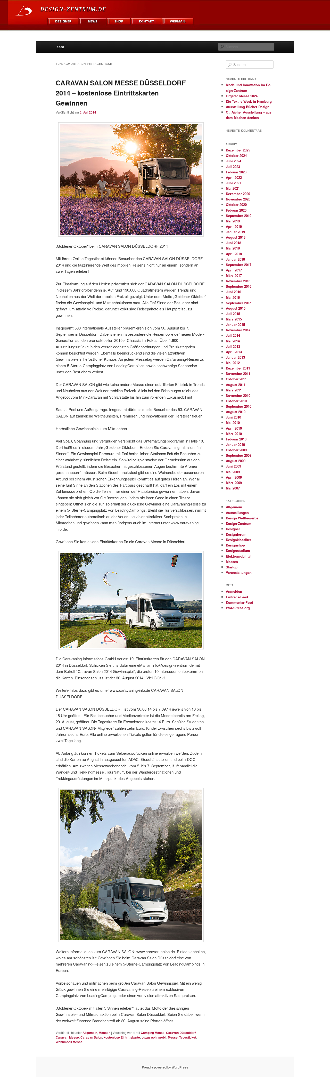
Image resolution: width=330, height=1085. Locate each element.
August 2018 (235, 237)
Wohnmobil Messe (69, 1042)
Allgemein (89, 1032)
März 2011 (234, 390)
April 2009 (234, 477)
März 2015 (234, 319)
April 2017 (234, 270)
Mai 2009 (233, 471)
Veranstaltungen (239, 572)
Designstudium (238, 550)
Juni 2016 (233, 291)
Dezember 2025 (238, 150)
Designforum (236, 534)
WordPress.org (238, 607)
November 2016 (238, 280)
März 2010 (234, 433)
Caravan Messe (67, 1037)
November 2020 (238, 199)
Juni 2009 (233, 466)
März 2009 (234, 482)
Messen (104, 1032)
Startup (231, 567)
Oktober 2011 (236, 378)
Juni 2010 (233, 417)
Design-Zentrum (238, 523)
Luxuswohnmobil (154, 1037)
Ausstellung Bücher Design (247, 106)
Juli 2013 (233, 346)
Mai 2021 (233, 188)
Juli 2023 (233, 166)
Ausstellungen (237, 512)
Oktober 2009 (236, 449)
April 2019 (234, 226)
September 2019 (238, 215)
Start (60, 46)
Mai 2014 (233, 341)
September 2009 (238, 455)
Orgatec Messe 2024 (242, 95)
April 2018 (234, 253)
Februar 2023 (236, 172)
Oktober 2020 (236, 204)
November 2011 (238, 373)
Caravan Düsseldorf (181, 1032)
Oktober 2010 (236, 400)
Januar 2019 (235, 231)
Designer (233, 528)
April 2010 (234, 428)
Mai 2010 (233, 422)
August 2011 (235, 384)
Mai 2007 (233, 488)
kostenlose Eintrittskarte (122, 1037)
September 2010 (238, 406)
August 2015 (235, 308)
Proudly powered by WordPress (165, 1067)
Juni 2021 (233, 182)
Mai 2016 (233, 297)
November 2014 (238, 329)
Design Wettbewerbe (242, 518)
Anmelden (234, 591)
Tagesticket (187, 1037)
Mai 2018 (233, 248)
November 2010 (238, 395)
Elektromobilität (238, 556)
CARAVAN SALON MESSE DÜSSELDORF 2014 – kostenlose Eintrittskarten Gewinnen (121, 93)
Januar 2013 (235, 357)
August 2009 (235, 460)
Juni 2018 (233, 242)
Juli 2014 (233, 335)
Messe (173, 1037)
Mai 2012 (233, 362)
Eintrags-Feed (237, 596)
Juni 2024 (233, 160)
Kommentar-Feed (239, 602)
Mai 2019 (233, 221)
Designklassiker (238, 539)
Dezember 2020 (238, 193)
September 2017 (238, 264)
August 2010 (235, 411)
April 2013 (234, 351)
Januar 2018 (235, 259)
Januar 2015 (235, 324)
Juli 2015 (233, 313)
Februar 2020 (236, 210)
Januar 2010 (235, 444)
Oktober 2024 (236, 155)
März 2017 (234, 275)
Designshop (235, 545)
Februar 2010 (236, 439)
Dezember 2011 (238, 368)
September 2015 (238, 302)
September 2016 (238, 286)
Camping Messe (152, 1032)
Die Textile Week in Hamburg (249, 101)
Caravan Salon (91, 1037)
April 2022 (234, 177)
